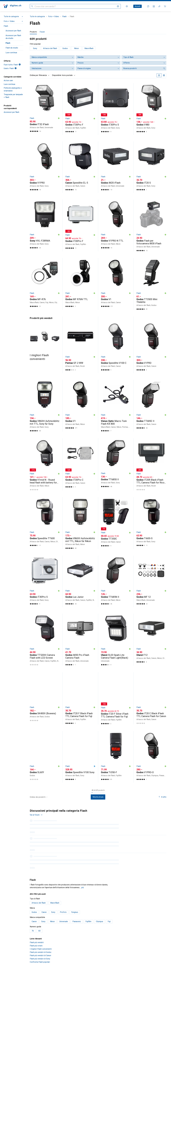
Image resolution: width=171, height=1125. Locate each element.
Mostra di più (98, 797)
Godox (65, 48)
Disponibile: (57, 75)
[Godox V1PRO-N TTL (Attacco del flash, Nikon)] (116, 225)
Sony (35, 48)
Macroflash (88, 48)
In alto (163, 797)
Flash (6, 26)
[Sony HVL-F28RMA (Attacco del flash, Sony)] (44, 225)
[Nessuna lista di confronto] (154, 6)
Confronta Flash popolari (40, 988)
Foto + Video (9, 21)
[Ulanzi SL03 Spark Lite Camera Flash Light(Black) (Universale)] (116, 639)
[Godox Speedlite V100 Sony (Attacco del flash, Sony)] (80, 756)
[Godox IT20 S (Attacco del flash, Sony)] (151, 167)
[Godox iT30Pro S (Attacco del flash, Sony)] (116, 109)
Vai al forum (35, 815)
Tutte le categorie (11, 16)
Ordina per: (34, 75)
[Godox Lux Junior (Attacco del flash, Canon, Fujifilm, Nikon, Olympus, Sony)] (80, 581)
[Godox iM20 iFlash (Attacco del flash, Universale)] (116, 167)
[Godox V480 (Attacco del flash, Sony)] (151, 109)
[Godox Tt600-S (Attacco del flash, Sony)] (151, 523)
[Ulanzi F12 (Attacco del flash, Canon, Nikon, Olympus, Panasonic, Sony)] (151, 639)
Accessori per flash (13, 31)
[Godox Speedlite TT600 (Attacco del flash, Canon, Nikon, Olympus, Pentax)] (44, 523)
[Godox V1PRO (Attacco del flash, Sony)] (44, 167)
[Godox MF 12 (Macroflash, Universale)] (151, 581)
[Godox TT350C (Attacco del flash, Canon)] (116, 523)
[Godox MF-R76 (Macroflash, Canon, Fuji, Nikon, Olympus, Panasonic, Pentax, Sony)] (44, 284)
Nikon (76, 48)
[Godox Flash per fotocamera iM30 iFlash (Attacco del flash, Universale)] (151, 225)
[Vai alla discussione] (98, 829)
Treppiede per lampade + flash (13, 95)
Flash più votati (36, 972)
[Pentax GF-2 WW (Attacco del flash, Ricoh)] (80, 346)
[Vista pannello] (159, 75)
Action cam (8, 80)
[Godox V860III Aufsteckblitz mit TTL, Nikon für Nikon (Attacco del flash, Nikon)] (80, 523)
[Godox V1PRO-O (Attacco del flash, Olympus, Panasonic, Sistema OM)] (151, 756)
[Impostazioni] (127, 6)
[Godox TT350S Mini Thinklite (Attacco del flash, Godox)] (151, 284)
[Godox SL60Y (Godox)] (44, 756)
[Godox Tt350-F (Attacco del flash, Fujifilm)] (116, 756)
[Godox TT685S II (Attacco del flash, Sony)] (116, 464)
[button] (59, 118)
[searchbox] (141, 68)
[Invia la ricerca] (32, 6)
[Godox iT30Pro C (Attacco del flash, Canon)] (80, 464)
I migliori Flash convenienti (41, 975)
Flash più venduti (37, 969)
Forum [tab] (42, 32)
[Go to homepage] (12, 6)
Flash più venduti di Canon (40, 982)
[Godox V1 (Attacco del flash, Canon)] (116, 284)
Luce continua (11, 52)
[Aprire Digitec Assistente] (148, 6)
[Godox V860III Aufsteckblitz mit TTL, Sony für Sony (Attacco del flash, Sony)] (44, 406)
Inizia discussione (157, 812)
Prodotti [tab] (33, 32)
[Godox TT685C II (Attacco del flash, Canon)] (151, 406)
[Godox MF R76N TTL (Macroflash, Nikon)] (80, 284)
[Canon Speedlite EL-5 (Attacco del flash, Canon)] (80, 167)
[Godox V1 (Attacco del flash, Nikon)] (80, 406)
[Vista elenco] (163, 75)
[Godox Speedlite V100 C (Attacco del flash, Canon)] (116, 346)
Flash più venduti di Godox (40, 978)
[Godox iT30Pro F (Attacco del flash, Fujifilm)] (80, 109)
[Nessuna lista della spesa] (159, 6)
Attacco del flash (50, 48)
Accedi (137, 6)
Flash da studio (12, 48)
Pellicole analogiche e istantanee (13, 89)
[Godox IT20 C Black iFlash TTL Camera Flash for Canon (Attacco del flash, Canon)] (151, 698)
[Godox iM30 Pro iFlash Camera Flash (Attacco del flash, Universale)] (80, 639)
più (82, 914)
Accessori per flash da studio (13, 36)
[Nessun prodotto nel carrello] (165, 6)
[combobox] (44, 75)
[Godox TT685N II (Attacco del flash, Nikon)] (116, 581)
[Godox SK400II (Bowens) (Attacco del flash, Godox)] (44, 698)
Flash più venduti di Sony (40, 985)
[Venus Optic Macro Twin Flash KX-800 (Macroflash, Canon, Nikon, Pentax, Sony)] (116, 406)
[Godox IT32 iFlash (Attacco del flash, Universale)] (44, 109)
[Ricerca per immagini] (118, 6)
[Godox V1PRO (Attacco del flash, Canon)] (151, 346)
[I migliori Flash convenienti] (45, 338)
